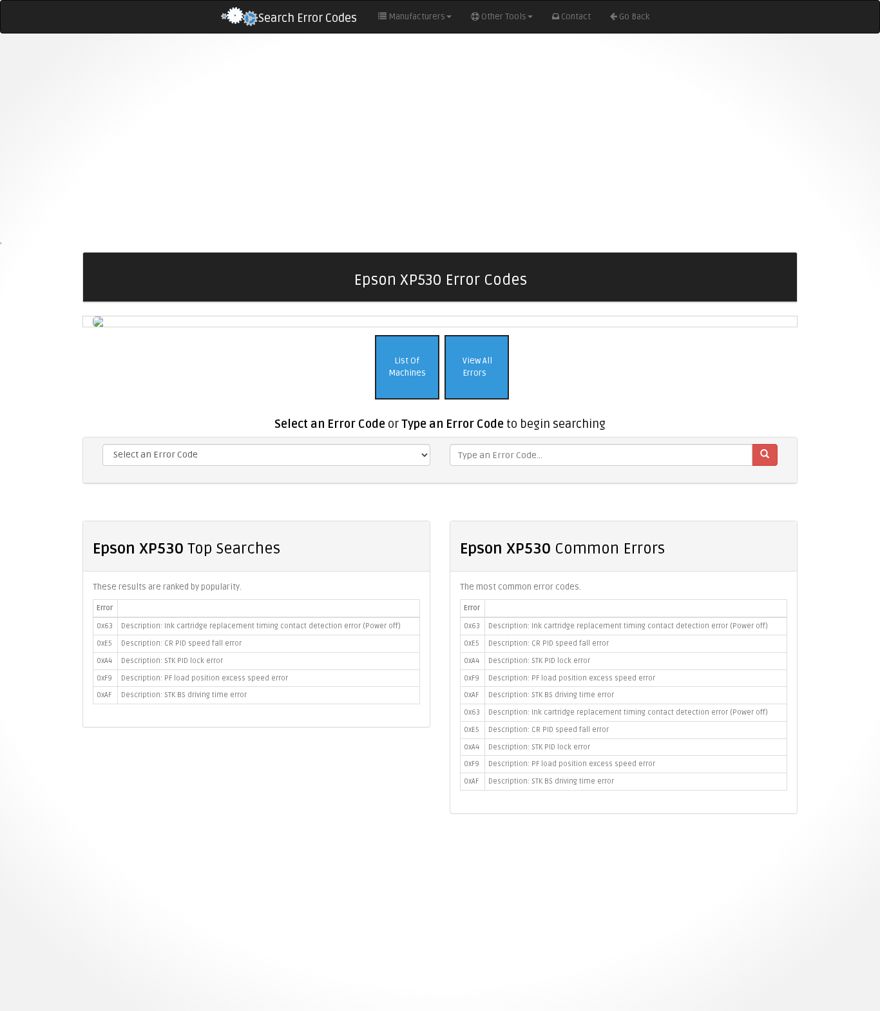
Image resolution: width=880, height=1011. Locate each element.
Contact (576, 17)
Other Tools (503, 17)
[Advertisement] (440, 136)
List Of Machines (407, 367)
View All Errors (476, 367)
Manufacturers (416, 17)
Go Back (634, 17)
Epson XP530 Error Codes (440, 280)
